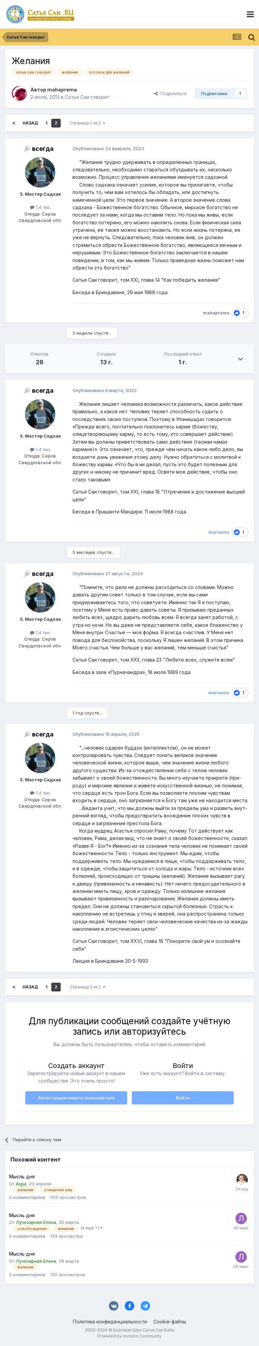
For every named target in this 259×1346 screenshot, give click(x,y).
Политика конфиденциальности (110, 1321)
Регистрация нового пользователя (76, 1097)
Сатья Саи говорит (87, 97)
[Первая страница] (14, 123)
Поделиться (172, 93)
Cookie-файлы (169, 1321)
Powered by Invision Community (129, 1336)
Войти (183, 1097)
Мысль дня (22, 1176)
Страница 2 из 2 (86, 122)
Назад (30, 122)
